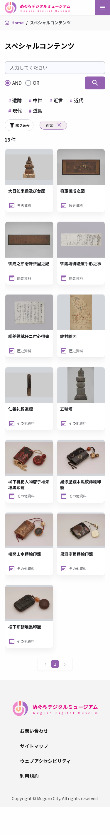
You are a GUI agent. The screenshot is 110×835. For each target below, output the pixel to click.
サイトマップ (34, 745)
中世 (35, 100)
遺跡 (15, 100)
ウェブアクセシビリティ (45, 760)
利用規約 (29, 775)
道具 (35, 110)
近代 (76, 100)
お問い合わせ (34, 730)
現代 (15, 110)
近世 (56, 100)
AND (17, 82)
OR (36, 82)
